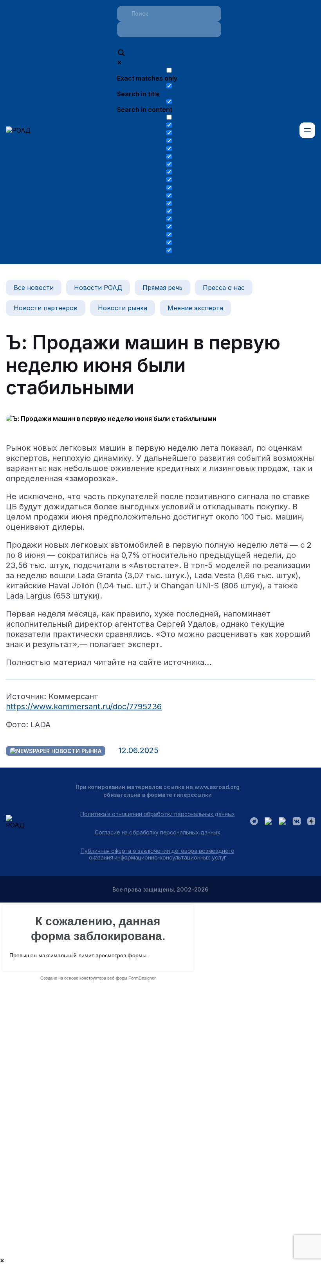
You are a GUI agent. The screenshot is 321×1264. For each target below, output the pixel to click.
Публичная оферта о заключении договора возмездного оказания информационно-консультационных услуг (157, 854)
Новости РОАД (98, 287)
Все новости (34, 287)
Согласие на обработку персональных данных (157, 832)
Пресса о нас (224, 287)
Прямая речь (162, 287)
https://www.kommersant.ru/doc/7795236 (84, 706)
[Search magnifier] (121, 54)
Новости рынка (122, 308)
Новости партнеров (46, 308)
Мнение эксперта (195, 308)
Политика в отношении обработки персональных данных (157, 814)
